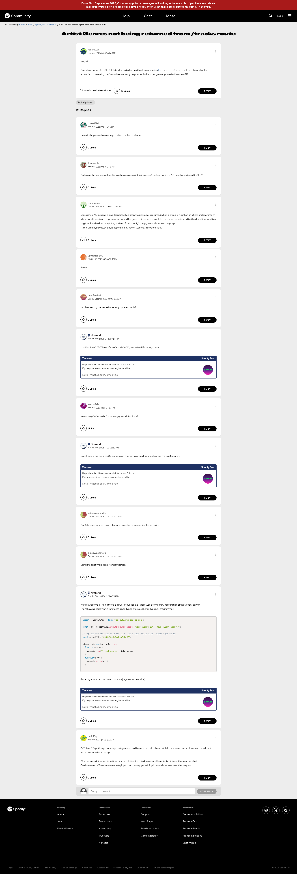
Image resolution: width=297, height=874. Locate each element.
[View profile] (83, 51)
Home (22, 24)
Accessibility (103, 867)
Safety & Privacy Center (28, 867)
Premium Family (191, 828)
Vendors (103, 842)
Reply (207, 91)
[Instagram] (266, 810)
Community (21, 15)
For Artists (104, 814)
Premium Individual (193, 814)
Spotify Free (189, 842)
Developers (105, 821)
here (160, 70)
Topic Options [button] (84, 102)
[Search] (270, 16)
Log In (280, 15)
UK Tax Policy (142, 867)
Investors (104, 835)
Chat (148, 15)
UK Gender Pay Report (163, 867)
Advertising (105, 828)
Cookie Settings (69, 867)
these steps (168, 6)
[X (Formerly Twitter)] (276, 810)
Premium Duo (190, 821)
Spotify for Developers (45, 24)
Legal (10, 867)
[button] (215, 51)
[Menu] (289, 16)
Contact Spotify (149, 835)
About (60, 814)
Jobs (59, 821)
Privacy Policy (50, 867)
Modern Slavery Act (122, 867)
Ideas (170, 15)
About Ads (87, 867)
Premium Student (192, 835)
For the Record (65, 828)
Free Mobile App (150, 828)
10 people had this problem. (95, 90)
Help (126, 15)
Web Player (147, 821)
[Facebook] (286, 810)
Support (145, 814)
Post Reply (206, 791)
